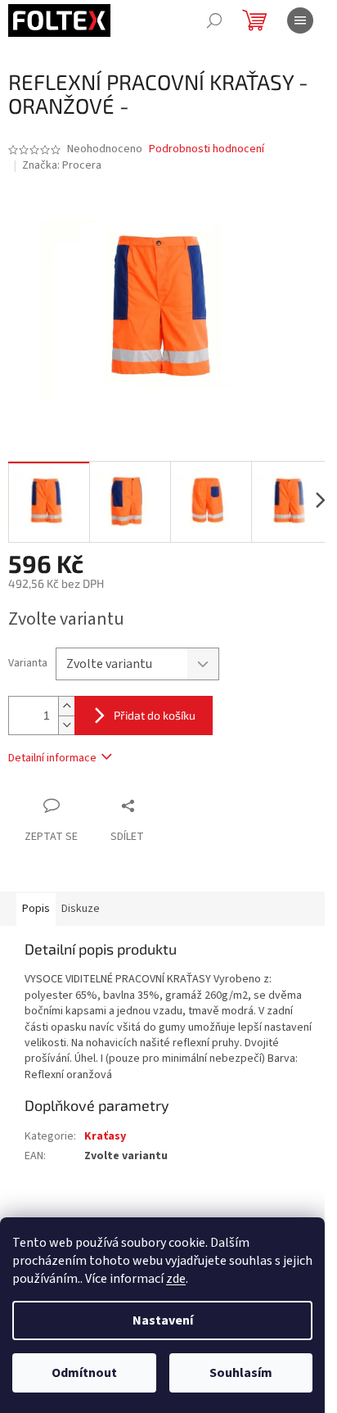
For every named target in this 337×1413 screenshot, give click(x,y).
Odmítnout (84, 1373)
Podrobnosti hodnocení (206, 149)
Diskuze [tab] (80, 909)
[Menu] (300, 20)
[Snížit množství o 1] (66, 725)
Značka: (61, 165)
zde (176, 1279)
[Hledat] (214, 20)
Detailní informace (52, 758)
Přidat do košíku (154, 715)
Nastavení (163, 1320)
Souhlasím (240, 1373)
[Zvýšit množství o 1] (66, 706)
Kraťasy (105, 1136)
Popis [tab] (36, 909)
